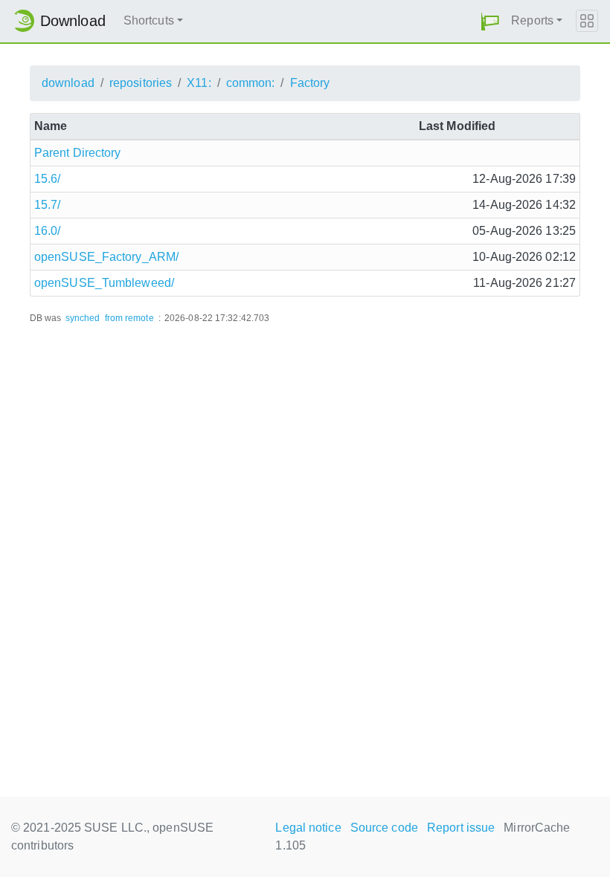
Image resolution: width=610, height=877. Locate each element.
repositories (140, 83)
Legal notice (308, 827)
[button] (490, 21)
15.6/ (47, 178)
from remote (129, 318)
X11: (199, 83)
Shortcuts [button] (148, 20)
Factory (310, 83)
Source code (384, 827)
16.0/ (47, 230)
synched (82, 318)
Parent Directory (77, 152)
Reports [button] (532, 20)
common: (250, 83)
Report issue (461, 827)
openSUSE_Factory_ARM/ (106, 256)
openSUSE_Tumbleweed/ (104, 282)
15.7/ (47, 204)
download (68, 83)
